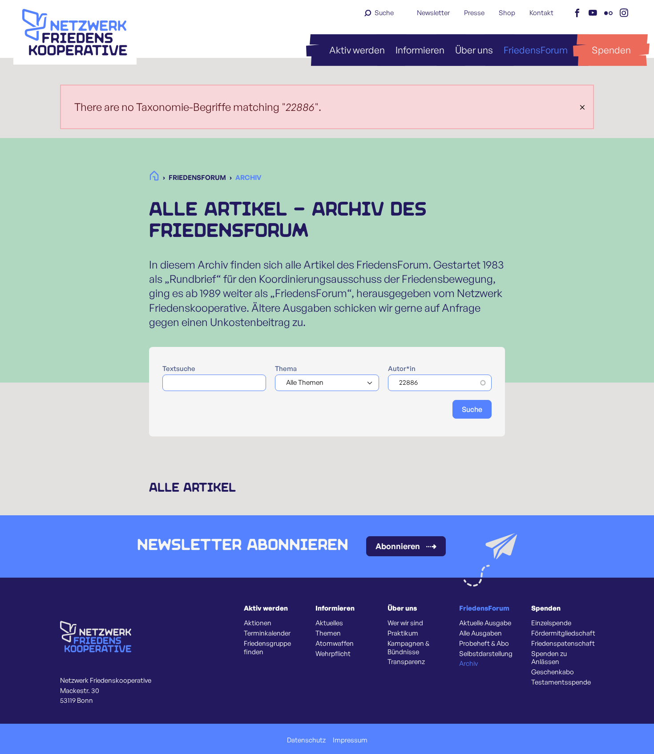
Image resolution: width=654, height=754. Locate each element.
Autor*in (402, 369)
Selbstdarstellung (486, 654)
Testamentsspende (561, 682)
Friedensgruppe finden (267, 648)
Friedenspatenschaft (563, 644)
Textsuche (178, 369)
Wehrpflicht (333, 654)
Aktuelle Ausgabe (485, 623)
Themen (328, 633)
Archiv (468, 664)
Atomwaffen (334, 644)
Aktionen (257, 623)
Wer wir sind (405, 623)
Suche (384, 12)
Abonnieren (397, 546)
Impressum (350, 740)
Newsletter (433, 12)
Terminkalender (267, 633)
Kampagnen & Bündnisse (408, 648)
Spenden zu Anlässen (549, 658)
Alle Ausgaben (480, 633)
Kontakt (541, 12)
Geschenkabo (552, 672)
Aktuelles (329, 623)
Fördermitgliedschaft (563, 633)
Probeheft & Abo (484, 644)
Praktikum (403, 633)
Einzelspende (551, 623)
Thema (286, 369)
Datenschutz (306, 740)
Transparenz (406, 662)
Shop (507, 12)
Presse (474, 12)
